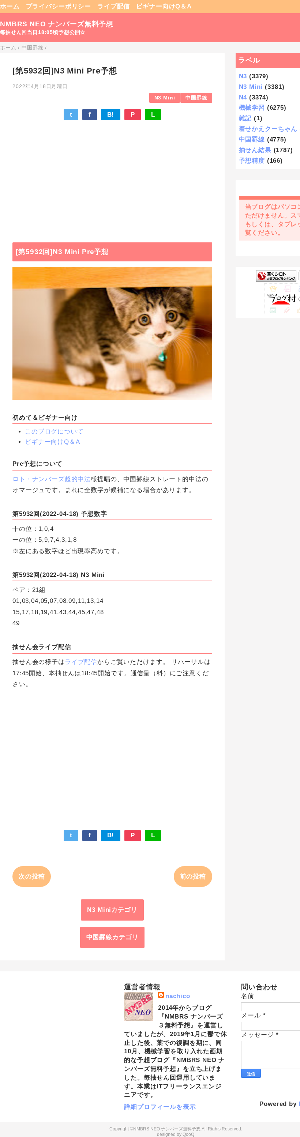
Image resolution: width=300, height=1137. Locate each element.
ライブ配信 (113, 6)
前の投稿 (193, 876)
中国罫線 (196, 98)
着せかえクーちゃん (268, 128)
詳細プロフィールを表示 (160, 1106)
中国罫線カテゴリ (112, 937)
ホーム (10, 6)
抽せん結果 (255, 150)
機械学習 (252, 107)
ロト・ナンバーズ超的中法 (51, 479)
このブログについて (54, 431)
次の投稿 (32, 876)
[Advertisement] (112, 177)
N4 (243, 97)
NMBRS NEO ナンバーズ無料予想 (56, 24)
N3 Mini (164, 98)
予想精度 (252, 160)
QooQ (188, 1134)
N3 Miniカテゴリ (112, 909)
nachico (177, 996)
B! (111, 114)
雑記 (245, 118)
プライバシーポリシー (58, 6)
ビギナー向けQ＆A (164, 6)
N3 (243, 76)
